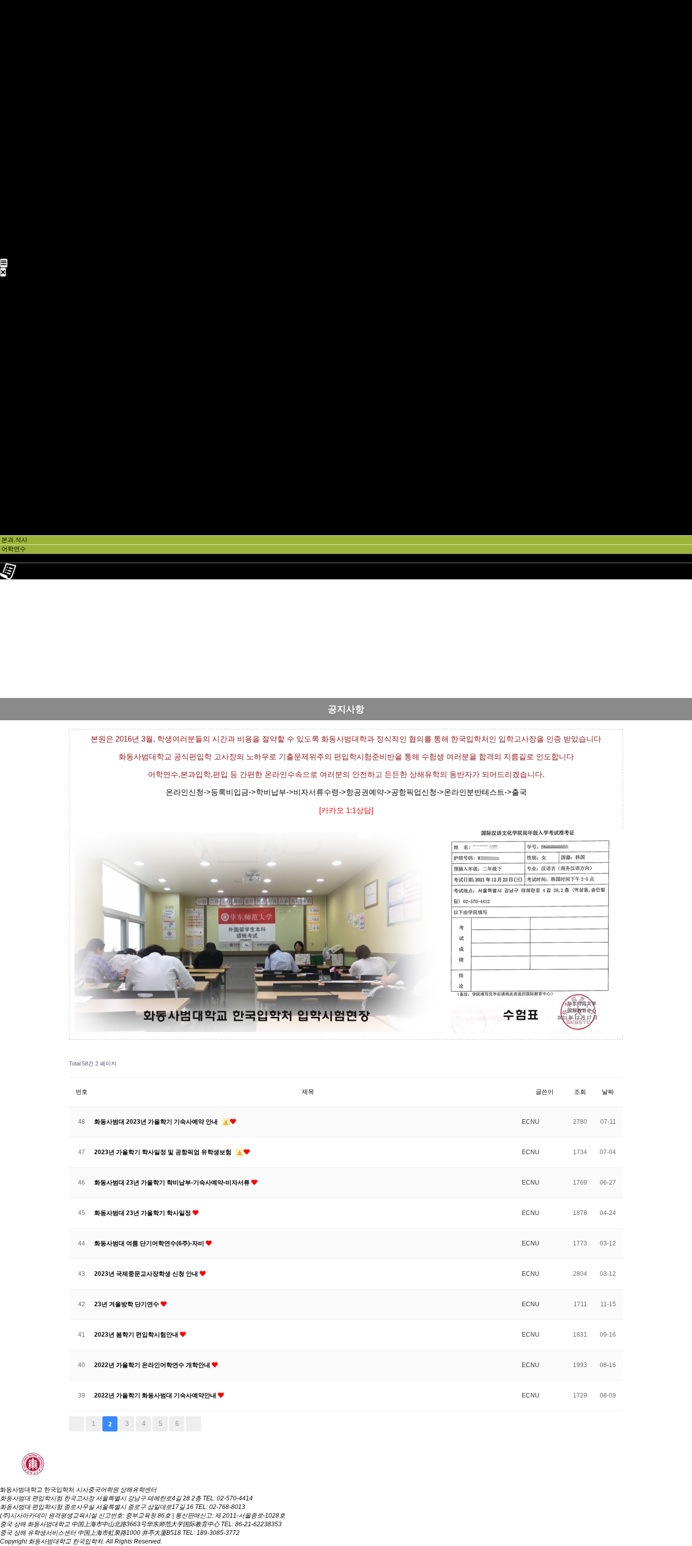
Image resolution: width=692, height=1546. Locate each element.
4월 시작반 (14, 133)
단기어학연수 (18, 141)
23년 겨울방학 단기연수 (127, 1304)
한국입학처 (15, 21)
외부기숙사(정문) (23, 193)
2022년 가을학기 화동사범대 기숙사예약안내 (156, 1395)
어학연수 (12, 98)
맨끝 (193, 1423)
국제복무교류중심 (24, 185)
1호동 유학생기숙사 (27, 159)
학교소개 (12, 12)
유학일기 (12, 236)
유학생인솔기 (18, 245)
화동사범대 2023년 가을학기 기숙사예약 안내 (156, 1121)
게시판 (9, 228)
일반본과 (12, 64)
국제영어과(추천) (23, 81)
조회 (580, 1091)
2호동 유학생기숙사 (27, 167)
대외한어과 (15, 55)
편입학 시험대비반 (25, 90)
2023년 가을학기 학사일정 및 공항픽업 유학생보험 (163, 1152)
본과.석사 (13, 47)
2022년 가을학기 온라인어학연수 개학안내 (153, 1365)
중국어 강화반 (19, 116)
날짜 (608, 1091)
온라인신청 (15, 253)
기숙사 (9, 150)
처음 (76, 1423)
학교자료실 (15, 38)
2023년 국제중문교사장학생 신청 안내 (147, 1273)
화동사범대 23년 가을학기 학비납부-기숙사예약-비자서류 (172, 1182)
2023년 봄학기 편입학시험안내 (137, 1334)
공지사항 (12, 210)
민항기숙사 (15, 202)
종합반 (9, 107)
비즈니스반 (15, 124)
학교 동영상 (16, 29)
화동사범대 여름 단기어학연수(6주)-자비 (150, 1243)
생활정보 (12, 219)
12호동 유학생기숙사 (28, 176)
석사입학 (12, 73)
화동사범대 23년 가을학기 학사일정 (143, 1213)
